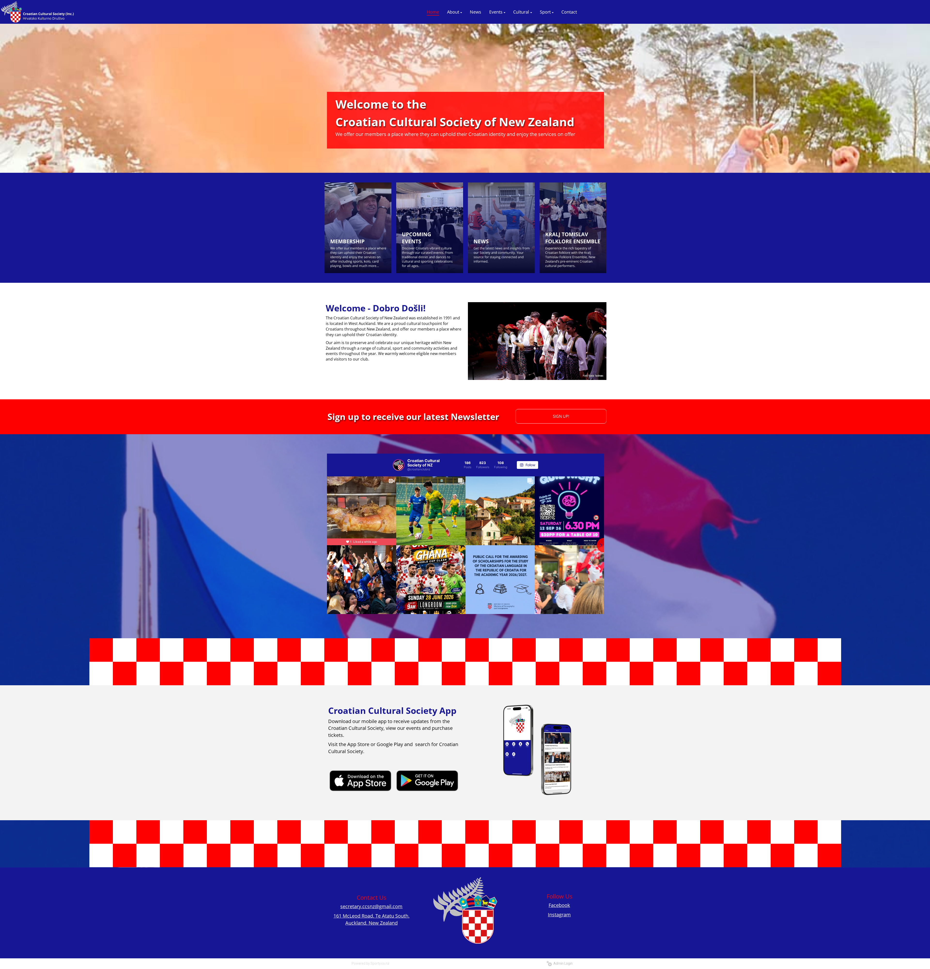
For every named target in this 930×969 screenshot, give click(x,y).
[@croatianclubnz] (398, 465)
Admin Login (562, 963)
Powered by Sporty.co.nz (370, 963)
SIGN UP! (561, 416)
